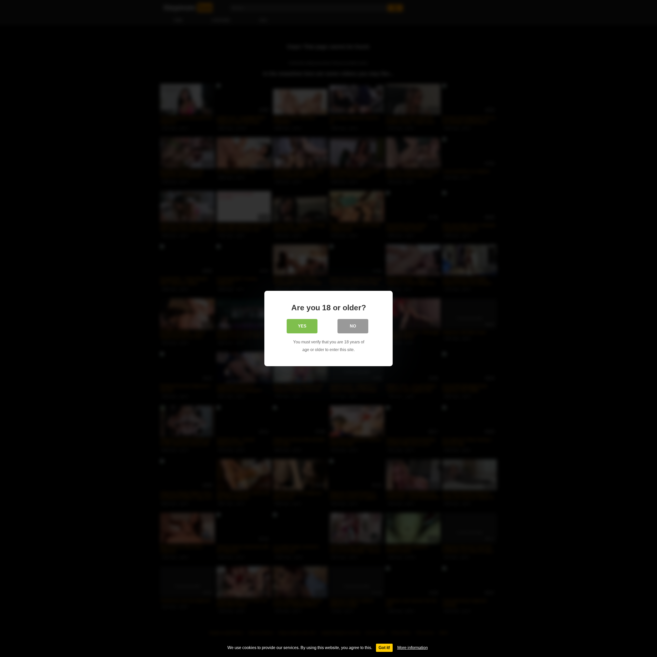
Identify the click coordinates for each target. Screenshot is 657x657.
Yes (302, 326)
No (353, 326)
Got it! (384, 647)
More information (412, 647)
